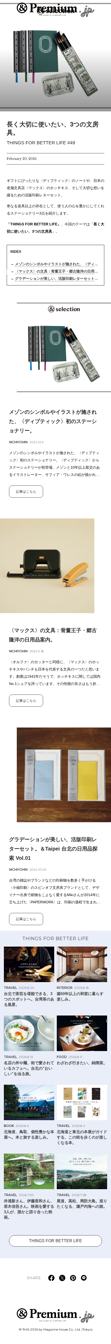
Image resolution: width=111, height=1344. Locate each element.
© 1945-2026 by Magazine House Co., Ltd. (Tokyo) (55, 1329)
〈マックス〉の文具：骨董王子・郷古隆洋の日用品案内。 (56, 272)
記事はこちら (26, 492)
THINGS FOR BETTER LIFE (55, 938)
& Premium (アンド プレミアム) (55, 10)
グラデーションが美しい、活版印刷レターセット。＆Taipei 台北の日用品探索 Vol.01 (56, 279)
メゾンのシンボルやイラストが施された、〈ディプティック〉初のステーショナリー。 (56, 265)
